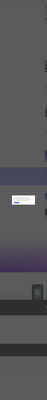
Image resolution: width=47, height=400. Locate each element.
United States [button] (17, 202)
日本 (20, 202)
